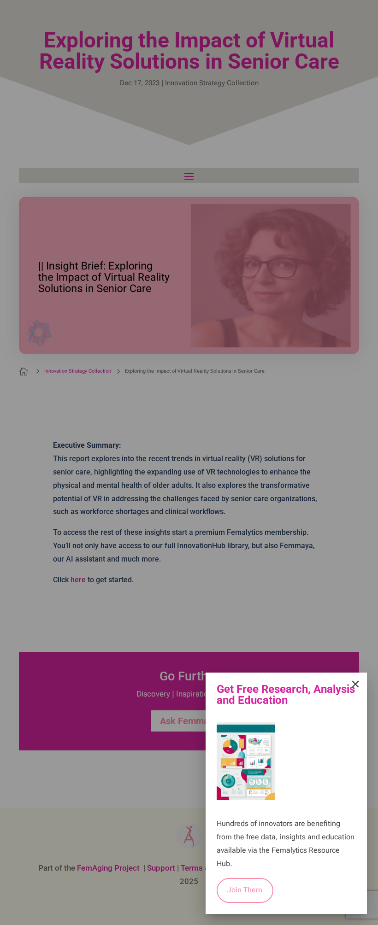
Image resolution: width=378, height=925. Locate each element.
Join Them (244, 889)
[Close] (355, 684)
